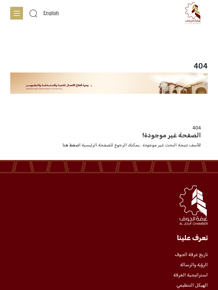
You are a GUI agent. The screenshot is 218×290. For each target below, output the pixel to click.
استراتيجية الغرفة (190, 275)
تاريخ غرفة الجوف (191, 254)
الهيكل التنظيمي (192, 285)
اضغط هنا (71, 145)
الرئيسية (200, 120)
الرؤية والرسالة (194, 264)
